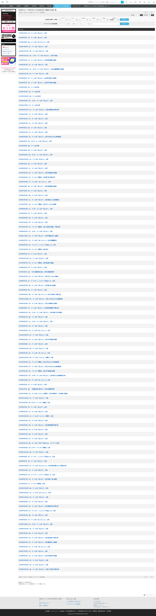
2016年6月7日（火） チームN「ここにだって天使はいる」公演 (37, 281)
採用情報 (109, 611)
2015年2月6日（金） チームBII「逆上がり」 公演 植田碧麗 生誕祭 (38, 186)
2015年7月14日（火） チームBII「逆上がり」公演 (33, 551)
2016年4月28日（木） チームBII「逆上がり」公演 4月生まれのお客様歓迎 (40, 136)
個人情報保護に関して (71, 611)
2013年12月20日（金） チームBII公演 (30, 96)
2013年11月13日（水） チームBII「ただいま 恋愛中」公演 (36, 357)
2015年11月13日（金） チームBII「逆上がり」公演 (33, 51)
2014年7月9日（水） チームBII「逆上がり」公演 (33, 190)
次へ (152, 12)
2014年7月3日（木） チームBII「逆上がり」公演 (33, 33)
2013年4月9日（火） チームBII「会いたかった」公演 (34, 519)
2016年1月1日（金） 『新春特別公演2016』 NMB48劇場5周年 (37, 389)
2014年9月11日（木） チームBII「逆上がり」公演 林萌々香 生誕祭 (38, 479)
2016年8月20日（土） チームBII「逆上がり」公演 (33, 168)
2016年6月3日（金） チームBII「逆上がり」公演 (33, 127)
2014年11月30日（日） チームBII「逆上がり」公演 (33, 560)
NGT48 (42, 6)
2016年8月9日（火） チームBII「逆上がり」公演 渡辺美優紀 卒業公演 (39, 308)
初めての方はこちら (44, 603)
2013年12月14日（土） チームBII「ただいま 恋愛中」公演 (36, 416)
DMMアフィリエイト (99, 605)
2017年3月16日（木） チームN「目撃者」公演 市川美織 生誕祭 (37, 371)
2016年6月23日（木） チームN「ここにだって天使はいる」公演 (37, 245)
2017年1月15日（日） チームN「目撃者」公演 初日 (33, 249)
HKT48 (34, 6)
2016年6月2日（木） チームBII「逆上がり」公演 (33, 254)
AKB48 (11, 6)
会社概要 (47, 611)
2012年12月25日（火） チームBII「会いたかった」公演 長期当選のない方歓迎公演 (42, 465)
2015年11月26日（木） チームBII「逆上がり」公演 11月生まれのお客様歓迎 (41, 299)
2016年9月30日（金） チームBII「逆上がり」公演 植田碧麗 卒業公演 (38, 425)
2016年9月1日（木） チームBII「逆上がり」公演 (33, 407)
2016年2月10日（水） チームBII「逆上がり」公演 (33, 420)
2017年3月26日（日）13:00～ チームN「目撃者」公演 (34, 402)
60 (138, 15)
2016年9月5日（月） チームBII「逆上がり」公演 (33, 384)
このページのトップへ (150, 594)
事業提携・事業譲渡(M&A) (99, 611)
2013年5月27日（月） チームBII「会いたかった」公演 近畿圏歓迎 (38, 240)
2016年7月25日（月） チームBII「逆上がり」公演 (33, 46)
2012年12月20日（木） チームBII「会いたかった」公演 (35, 492)
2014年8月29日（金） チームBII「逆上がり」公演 (33, 218)
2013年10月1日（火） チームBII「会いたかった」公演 (34, 546)
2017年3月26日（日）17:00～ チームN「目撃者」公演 (34, 447)
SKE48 (19, 6)
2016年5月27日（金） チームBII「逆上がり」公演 (33, 434)
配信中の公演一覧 (7, 51)
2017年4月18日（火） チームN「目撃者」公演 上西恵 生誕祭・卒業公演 (39, 227)
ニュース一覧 (6, 53)
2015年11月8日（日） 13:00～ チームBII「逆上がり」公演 (35, 524)
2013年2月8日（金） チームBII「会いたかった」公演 (34, 42)
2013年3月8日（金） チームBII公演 (29, 145)
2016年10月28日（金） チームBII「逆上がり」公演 (33, 488)
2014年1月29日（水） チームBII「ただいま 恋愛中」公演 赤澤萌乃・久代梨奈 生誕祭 (43, 393)
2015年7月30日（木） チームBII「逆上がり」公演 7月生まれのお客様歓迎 (40, 366)
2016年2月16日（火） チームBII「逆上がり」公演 (33, 64)
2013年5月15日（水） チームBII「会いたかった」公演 (34, 353)
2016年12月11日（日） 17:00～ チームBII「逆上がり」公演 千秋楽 (38, 55)
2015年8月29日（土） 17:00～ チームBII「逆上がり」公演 (35, 209)
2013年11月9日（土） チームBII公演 (29, 105)
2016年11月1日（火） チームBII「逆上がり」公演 (33, 470)
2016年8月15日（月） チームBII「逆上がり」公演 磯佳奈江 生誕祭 (38, 542)
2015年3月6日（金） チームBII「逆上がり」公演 (33, 150)
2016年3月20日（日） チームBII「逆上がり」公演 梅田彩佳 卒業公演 (38, 506)
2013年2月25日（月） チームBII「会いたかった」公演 (34, 330)
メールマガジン (97, 601)
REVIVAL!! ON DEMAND (62, 6)
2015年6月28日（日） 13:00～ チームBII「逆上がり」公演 (35, 154)
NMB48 (26, 6)
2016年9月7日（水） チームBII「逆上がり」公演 (33, 461)
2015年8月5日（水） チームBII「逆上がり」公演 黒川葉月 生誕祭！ (38, 78)
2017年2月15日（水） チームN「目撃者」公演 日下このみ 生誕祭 (37, 204)
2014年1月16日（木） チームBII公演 (29, 91)
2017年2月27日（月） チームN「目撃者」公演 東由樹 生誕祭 (36, 263)
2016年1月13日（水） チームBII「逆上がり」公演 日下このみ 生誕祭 (38, 276)
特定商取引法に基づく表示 (84, 611)
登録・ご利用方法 (43, 605)
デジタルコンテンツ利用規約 (73, 604)
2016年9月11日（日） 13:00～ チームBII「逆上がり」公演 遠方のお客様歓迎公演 (42, 375)
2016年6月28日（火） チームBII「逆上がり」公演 (33, 344)
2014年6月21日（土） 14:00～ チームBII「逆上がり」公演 (35, 231)
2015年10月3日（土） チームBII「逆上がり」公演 (33, 114)
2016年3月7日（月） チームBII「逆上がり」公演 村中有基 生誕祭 (37, 82)
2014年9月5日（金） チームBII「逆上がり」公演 (33, 290)
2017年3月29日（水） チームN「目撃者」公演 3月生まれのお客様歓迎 (39, 362)
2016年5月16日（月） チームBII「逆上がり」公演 (33, 132)
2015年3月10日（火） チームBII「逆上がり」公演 (33, 411)
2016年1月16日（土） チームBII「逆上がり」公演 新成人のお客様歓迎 (39, 199)
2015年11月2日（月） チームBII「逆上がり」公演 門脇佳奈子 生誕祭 (38, 236)
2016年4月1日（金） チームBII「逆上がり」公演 (33, 163)
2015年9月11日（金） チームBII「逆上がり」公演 (33, 317)
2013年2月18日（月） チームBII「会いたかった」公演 (34, 380)
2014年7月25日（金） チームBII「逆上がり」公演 (33, 533)
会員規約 (62, 611)
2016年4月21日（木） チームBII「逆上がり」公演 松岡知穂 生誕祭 (38, 172)
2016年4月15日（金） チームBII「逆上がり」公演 (33, 195)
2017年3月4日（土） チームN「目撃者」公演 (32, 483)
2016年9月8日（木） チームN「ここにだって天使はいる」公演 (37, 456)
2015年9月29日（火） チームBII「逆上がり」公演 (33, 501)
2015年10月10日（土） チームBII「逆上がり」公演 (33, 159)
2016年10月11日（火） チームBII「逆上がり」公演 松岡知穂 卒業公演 (39, 109)
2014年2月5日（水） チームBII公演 (29, 87)
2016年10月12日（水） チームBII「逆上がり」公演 (33, 528)
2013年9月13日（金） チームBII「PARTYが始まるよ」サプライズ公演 (39, 443)
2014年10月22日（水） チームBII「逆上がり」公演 (33, 335)
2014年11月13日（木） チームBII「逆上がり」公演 (33, 258)
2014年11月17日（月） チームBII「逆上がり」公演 (33, 73)
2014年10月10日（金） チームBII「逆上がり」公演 (33, 348)
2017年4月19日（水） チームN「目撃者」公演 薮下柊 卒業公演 (37, 177)
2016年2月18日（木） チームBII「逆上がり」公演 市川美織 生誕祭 (38, 339)
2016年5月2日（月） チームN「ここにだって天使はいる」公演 (37, 474)
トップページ (6, 49)
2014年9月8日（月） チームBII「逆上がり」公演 (33, 213)
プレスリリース (55, 611)
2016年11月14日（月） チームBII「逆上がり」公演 (33, 497)
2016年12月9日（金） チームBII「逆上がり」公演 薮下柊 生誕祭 (37, 285)
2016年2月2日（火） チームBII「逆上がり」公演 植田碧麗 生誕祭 (37, 60)
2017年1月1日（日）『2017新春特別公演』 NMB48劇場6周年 (36, 272)
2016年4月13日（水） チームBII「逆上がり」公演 (33, 429)
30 (136, 15)
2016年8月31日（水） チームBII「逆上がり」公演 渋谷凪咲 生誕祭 (38, 555)
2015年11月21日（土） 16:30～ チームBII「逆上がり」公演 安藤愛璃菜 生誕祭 (41, 69)
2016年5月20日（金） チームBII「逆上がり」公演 (33, 515)
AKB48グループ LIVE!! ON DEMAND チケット (97, 6)
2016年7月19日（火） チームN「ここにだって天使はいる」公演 (37, 510)
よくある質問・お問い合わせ (73, 601)
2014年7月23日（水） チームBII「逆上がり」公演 (33, 222)
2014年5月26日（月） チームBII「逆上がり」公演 (33, 438)
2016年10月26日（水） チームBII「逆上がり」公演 (33, 564)
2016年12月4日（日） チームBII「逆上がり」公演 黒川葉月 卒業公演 (38, 537)
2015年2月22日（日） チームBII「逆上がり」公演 (33, 326)
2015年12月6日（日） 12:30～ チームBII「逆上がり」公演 (35, 100)
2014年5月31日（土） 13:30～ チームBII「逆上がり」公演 (35, 321)
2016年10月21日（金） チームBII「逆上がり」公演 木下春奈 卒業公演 (39, 569)
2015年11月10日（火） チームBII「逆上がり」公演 (33, 398)
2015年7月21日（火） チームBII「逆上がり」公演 (33, 118)
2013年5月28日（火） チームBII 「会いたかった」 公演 (35, 181)
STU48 (49, 6)
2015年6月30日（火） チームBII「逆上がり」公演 (33, 123)
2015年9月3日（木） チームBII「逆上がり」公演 (33, 37)
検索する (125, 23)
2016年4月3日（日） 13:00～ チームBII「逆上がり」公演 (35, 141)
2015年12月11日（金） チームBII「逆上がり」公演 (33, 452)
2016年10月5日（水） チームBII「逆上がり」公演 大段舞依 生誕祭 (38, 303)
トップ (4, 6)
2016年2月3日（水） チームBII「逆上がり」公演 (33, 267)
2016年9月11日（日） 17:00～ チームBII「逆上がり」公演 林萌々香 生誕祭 (40, 312)
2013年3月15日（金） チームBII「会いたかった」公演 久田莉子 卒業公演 (40, 294)
